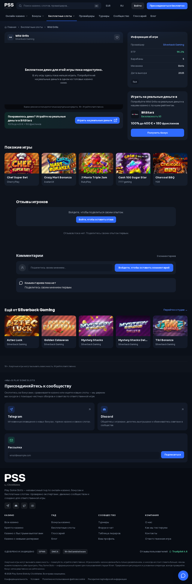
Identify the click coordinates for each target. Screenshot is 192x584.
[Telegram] (7, 505)
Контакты (151, 533)
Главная (12, 27)
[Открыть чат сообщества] (183, 576)
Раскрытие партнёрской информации (107, 579)
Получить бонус (157, 132)
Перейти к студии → (176, 309)
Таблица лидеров (109, 533)
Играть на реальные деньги (94, 120)
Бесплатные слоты (60, 16)
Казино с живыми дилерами (21, 538)
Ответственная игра (158, 538)
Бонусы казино (60, 522)
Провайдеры (86, 16)
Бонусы (36, 16)
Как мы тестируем (156, 527)
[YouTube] (32, 505)
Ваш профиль (106, 538)
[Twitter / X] (24, 505)
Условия (35, 579)
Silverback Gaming (173, 44)
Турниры (104, 16)
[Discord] (16, 505)
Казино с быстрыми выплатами (23, 533)
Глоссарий (139, 16)
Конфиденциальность (16, 579)
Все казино (11, 522)
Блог (153, 16)
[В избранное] (117, 37)
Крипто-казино (13, 527)
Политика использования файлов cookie (63, 579)
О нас (148, 522)
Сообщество (121, 16)
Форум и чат (106, 527)
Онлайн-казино (15, 16)
